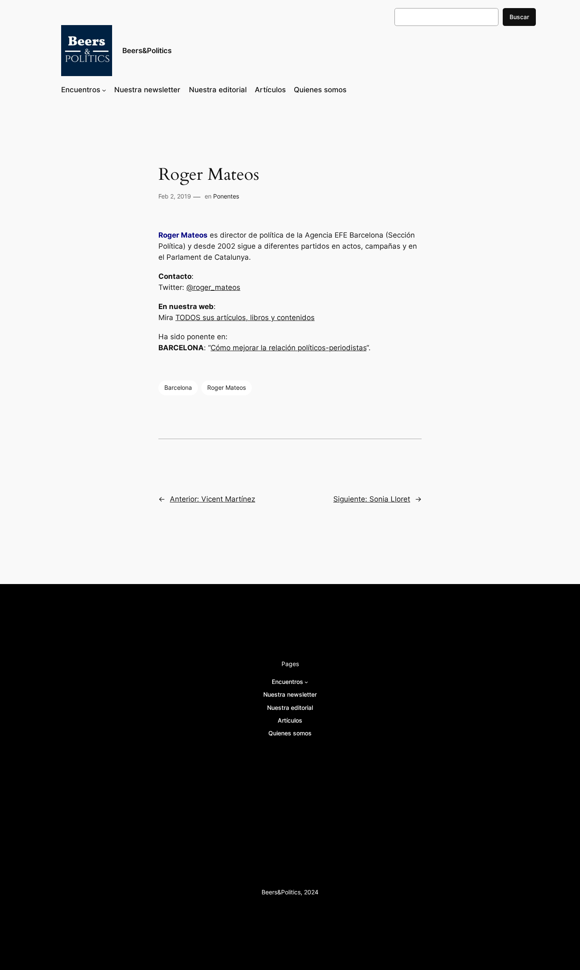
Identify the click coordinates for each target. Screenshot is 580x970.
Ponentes (226, 196)
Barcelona (178, 387)
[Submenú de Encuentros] (104, 90)
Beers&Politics (147, 50)
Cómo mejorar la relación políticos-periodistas (288, 347)
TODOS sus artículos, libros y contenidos (245, 317)
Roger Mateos (226, 387)
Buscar (519, 16)
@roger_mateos (213, 287)
